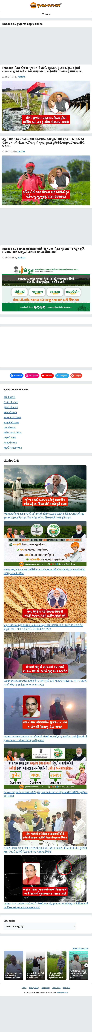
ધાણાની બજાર (10, 443)
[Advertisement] (46, 47)
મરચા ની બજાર (10, 412)
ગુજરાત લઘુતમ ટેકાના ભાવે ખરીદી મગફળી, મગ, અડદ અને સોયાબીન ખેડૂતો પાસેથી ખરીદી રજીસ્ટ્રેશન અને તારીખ (44, 571)
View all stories (80, 948)
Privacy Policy (34, 987)
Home (24, 987)
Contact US (56, 987)
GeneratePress (62, 992)
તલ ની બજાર (10, 427)
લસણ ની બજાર (11, 402)
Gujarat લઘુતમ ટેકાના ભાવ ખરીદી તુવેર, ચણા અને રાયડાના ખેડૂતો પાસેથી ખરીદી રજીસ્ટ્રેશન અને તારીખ (45, 794)
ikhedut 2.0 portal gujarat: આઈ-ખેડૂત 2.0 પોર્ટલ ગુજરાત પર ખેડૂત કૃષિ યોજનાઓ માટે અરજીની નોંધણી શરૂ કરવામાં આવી (43, 250)
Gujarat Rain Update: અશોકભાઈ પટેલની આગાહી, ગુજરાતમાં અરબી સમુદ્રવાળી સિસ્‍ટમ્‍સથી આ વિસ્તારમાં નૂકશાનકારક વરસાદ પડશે (46, 906)
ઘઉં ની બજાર (9, 397)
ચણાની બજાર (10, 438)
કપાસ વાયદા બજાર (12, 417)
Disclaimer (45, 987)
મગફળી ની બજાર (11, 422)
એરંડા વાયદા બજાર (12, 432)
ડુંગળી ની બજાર (11, 407)
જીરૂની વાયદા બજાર (13, 448)
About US (66, 987)
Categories (9, 921)
